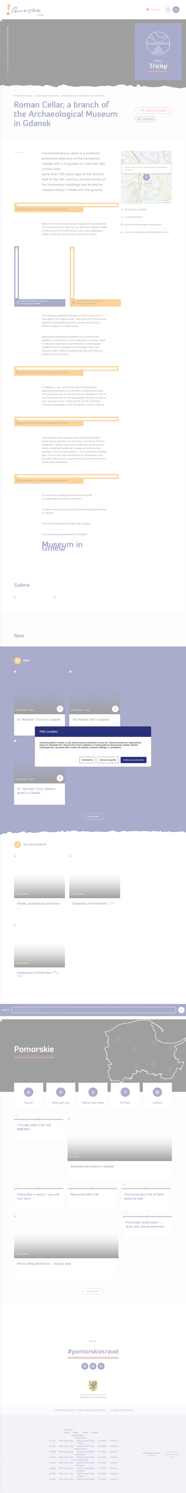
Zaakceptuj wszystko (133, 759)
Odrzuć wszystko (107, 759)
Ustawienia (87, 759)
